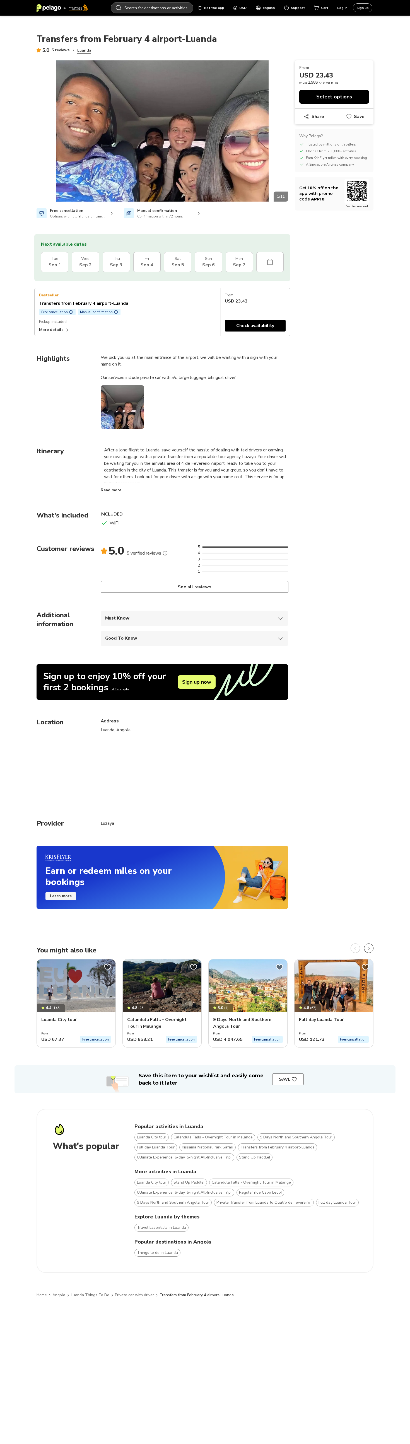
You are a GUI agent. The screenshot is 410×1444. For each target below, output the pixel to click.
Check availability (255, 326)
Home (42, 1295)
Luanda (84, 50)
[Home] (62, 8)
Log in (342, 8)
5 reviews (60, 50)
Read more (111, 490)
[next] (368, 948)
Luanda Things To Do (90, 1295)
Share (318, 116)
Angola (58, 1295)
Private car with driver (134, 1295)
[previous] (355, 948)
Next (292, 132)
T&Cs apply (119, 689)
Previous (32, 132)
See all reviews (194, 587)
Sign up (362, 8)
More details (51, 329)
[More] (165, 553)
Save (359, 116)
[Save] (108, 967)
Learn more (61, 896)
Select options (334, 96)
